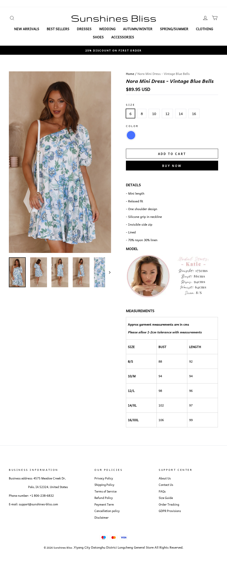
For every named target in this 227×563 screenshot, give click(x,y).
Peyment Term (104, 504)
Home (130, 73)
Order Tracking (169, 504)
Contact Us (166, 485)
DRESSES (84, 28)
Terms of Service (105, 491)
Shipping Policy (104, 485)
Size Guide (166, 498)
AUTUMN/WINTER (138, 28)
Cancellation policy (107, 511)
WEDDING (107, 28)
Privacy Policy (103, 478)
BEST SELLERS (58, 28)
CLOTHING (204, 28)
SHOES (98, 37)
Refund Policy (103, 498)
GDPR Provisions (170, 511)
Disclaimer (101, 517)
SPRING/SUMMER (174, 28)
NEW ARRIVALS (26, 28)
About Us (165, 478)
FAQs (162, 491)
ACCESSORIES (122, 37)
